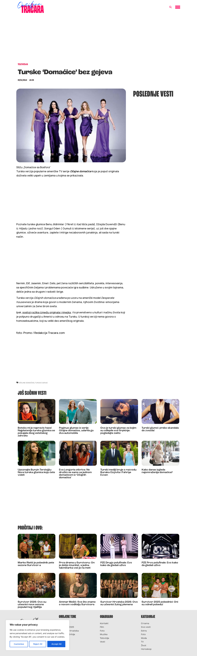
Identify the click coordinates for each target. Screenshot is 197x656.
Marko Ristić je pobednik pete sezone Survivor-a (36, 564)
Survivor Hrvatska (69, 631)
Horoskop (146, 649)
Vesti (102, 642)
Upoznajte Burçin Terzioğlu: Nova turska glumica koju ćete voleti (36, 472)
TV (142, 642)
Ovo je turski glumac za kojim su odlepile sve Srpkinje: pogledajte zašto (118, 431)
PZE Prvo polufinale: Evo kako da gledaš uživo (160, 564)
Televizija (104, 638)
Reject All (37, 644)
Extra (144, 631)
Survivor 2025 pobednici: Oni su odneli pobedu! (160, 603)
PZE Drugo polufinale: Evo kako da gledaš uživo (116, 564)
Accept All (56, 644)
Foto (102, 631)
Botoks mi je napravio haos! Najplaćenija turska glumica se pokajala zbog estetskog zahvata (36, 432)
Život (143, 646)
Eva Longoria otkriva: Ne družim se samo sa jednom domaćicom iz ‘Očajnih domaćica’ (75, 474)
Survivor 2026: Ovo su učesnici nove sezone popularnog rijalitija (32, 605)
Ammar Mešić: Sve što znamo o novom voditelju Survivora (77, 603)
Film (102, 627)
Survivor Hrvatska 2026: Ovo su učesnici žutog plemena (119, 603)
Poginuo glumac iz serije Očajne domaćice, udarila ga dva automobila (76, 431)
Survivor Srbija (67, 634)
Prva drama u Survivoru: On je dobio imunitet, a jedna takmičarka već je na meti (77, 565)
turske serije (41, 383)
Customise (19, 644)
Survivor (63, 624)
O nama (145, 624)
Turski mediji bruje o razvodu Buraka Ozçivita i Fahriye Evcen (118, 472)
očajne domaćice (26, 383)
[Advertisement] (98, 39)
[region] (37, 635)
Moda (144, 638)
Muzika (103, 634)
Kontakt (104, 624)
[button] (170, 7)
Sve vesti (146, 627)
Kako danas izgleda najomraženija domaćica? (157, 471)
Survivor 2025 (66, 627)
